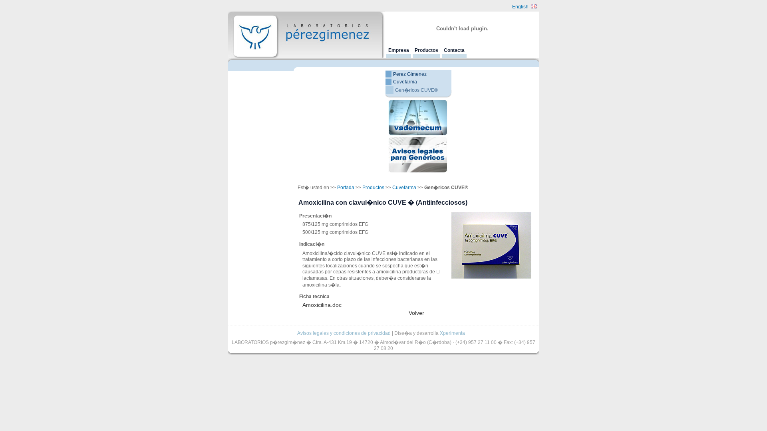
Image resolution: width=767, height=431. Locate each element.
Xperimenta (452, 333)
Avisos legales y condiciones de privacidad (344, 333)
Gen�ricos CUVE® (416, 90)
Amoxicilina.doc (322, 305)
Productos (426, 50)
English (521, 7)
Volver (416, 313)
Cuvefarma (405, 82)
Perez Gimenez (410, 74)
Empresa (398, 50)
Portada (345, 187)
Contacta (454, 50)
